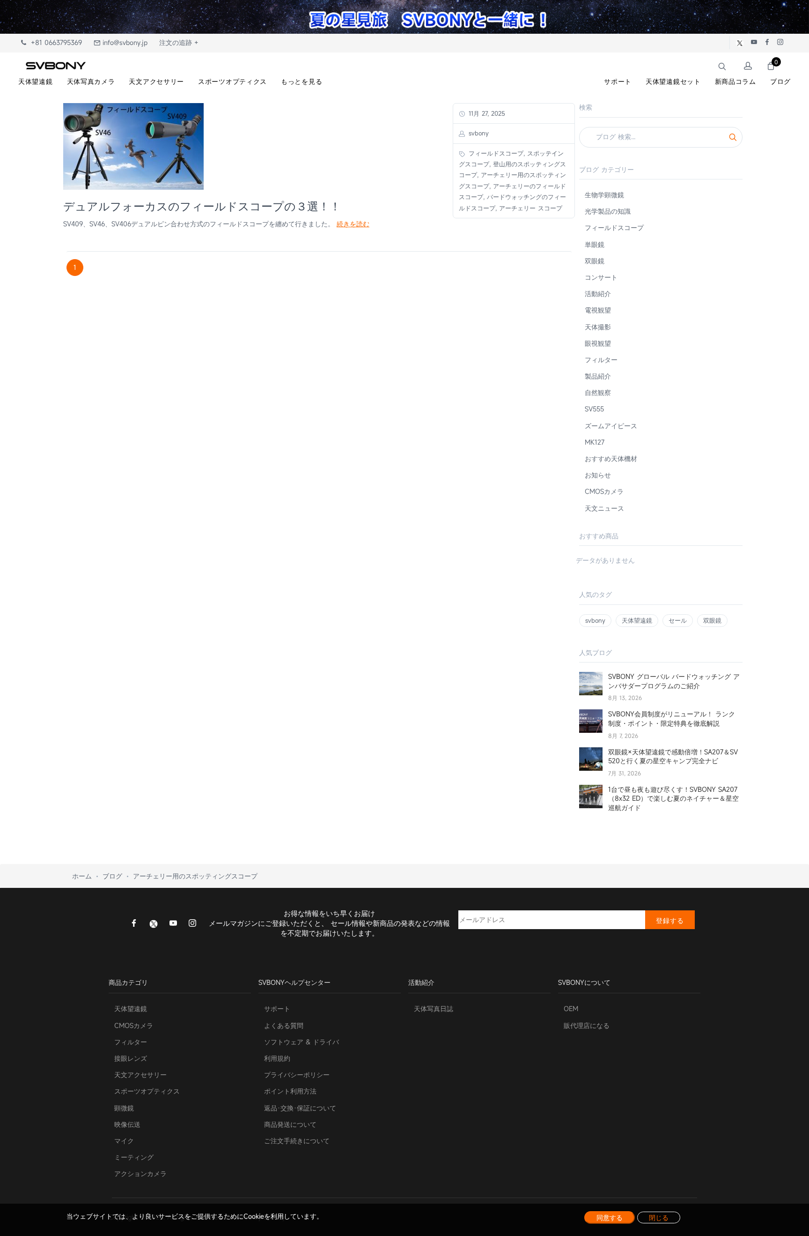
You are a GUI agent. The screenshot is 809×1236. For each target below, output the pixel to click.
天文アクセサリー (140, 1074)
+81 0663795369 (54, 42)
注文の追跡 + (179, 42)
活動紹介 (598, 293)
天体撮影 (598, 326)
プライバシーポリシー (297, 1074)
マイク (124, 1140)
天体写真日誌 (433, 1008)
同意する (609, 1217)
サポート (277, 1008)
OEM (571, 1008)
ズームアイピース (611, 425)
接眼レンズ (130, 1058)
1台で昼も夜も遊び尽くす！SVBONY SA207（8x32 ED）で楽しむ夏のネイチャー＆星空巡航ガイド (673, 798)
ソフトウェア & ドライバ (301, 1041)
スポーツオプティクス (147, 1091)
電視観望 (598, 309)
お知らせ (598, 474)
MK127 (594, 442)
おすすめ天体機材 (611, 458)
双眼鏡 (594, 260)
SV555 (594, 408)
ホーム (82, 875)
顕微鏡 (124, 1107)
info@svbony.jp (123, 42)
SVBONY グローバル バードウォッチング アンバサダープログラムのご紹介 (674, 681)
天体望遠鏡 (637, 620)
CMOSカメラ (604, 491)
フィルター (601, 359)
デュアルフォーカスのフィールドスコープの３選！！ (202, 206)
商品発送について (290, 1124)
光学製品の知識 (608, 211)
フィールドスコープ (614, 227)
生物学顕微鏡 (604, 194)
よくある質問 (283, 1025)
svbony (595, 620)
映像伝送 (127, 1124)
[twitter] (153, 923)
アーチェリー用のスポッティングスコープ (195, 875)
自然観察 (598, 392)
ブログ (112, 875)
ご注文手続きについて (297, 1140)
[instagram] (192, 924)
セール (678, 620)
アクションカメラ (140, 1173)
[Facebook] (134, 924)
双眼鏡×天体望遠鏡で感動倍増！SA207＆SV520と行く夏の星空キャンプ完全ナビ (673, 756)
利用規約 (277, 1058)
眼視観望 (598, 343)
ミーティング (134, 1157)
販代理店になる (587, 1025)
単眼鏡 (594, 244)
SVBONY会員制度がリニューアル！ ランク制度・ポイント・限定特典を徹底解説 (671, 718)
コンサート (601, 277)
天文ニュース (604, 508)
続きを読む (353, 223)
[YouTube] (173, 924)
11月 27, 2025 (485, 113)
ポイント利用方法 (290, 1091)
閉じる (659, 1217)
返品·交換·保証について (300, 1107)
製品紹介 (598, 376)
